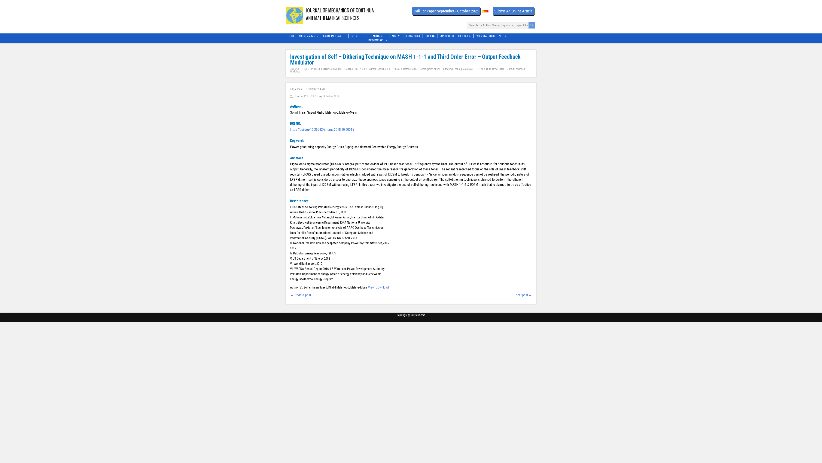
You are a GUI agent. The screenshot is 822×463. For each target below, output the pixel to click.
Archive (396, 36)
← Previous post (300, 295)
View (371, 287)
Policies (355, 36)
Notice (503, 36)
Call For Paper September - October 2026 (446, 11)
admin (298, 89)
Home (291, 36)
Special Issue (412, 36)
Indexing (430, 36)
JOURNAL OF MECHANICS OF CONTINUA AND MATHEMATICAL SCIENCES (327, 69)
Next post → (524, 295)
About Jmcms (307, 36)
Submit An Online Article (513, 11)
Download (382, 287)
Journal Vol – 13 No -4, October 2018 (397, 69)
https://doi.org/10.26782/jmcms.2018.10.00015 (322, 130)
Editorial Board (332, 36)
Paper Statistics (485, 36)
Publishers (464, 36)
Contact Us (447, 36)
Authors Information (376, 36)
